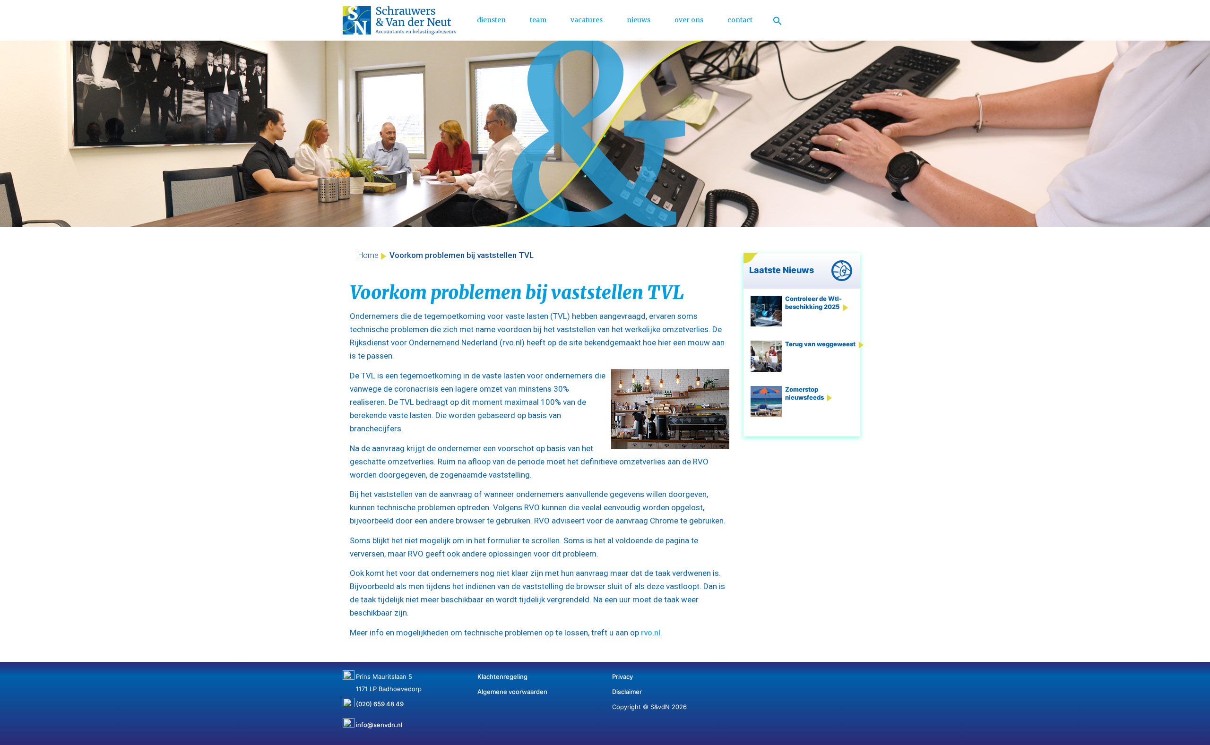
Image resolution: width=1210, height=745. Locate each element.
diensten (491, 20)
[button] (777, 20)
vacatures (586, 20)
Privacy (622, 676)
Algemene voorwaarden (512, 691)
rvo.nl (650, 632)
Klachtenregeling (502, 676)
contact (739, 20)
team (538, 20)
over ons (688, 20)
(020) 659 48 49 (380, 700)
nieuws (638, 20)
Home (368, 255)
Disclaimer (627, 691)
